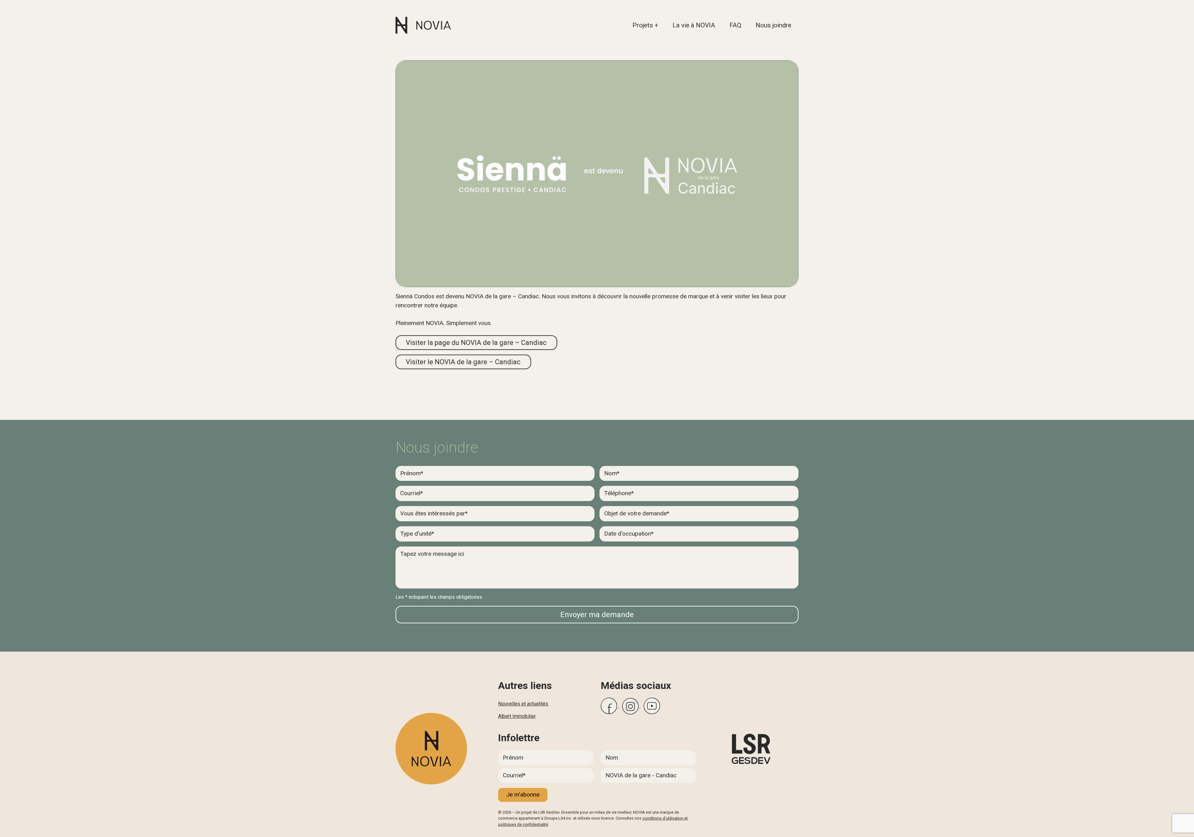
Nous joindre (773, 25)
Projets (642, 25)
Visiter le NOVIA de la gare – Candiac (463, 362)
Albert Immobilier (517, 716)
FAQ (735, 25)
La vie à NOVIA (694, 25)
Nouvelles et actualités (523, 704)
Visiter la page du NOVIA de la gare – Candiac (476, 342)
